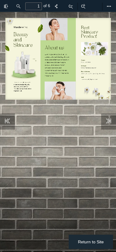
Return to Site (91, 241)
